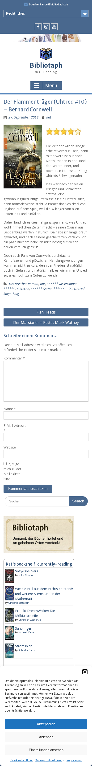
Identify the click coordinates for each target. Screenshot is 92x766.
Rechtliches (15, 13)
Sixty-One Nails (26, 571)
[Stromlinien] (9, 656)
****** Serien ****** (48, 288)
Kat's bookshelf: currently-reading (39, 564)
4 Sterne (23, 288)
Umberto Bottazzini (19, 602)
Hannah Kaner (26, 632)
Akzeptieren (46, 724)
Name (10, 409)
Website (10, 447)
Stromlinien (23, 646)
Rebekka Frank (26, 650)
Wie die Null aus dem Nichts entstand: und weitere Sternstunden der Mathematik (44, 594)
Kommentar (14, 358)
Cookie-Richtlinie (21, 760)
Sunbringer (23, 628)
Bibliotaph (46, 65)
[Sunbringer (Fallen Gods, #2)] (9, 638)
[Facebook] (38, 26)
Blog (16, 293)
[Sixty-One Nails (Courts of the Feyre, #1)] (9, 582)
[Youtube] (54, 26)
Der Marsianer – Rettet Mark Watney (46, 322)
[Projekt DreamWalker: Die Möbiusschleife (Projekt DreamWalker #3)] (9, 621)
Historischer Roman (23, 283)
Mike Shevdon (26, 575)
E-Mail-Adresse (15, 428)
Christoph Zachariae (29, 619)
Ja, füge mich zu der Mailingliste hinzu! (12, 471)
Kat (48, 117)
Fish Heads (46, 312)
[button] (85, 671)
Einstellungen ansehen (46, 750)
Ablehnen (46, 737)
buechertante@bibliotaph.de (48, 4)
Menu (51, 85)
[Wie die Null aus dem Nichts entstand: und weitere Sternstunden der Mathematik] (9, 599)
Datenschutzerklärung (49, 760)
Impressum (74, 760)
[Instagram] (46, 26)
